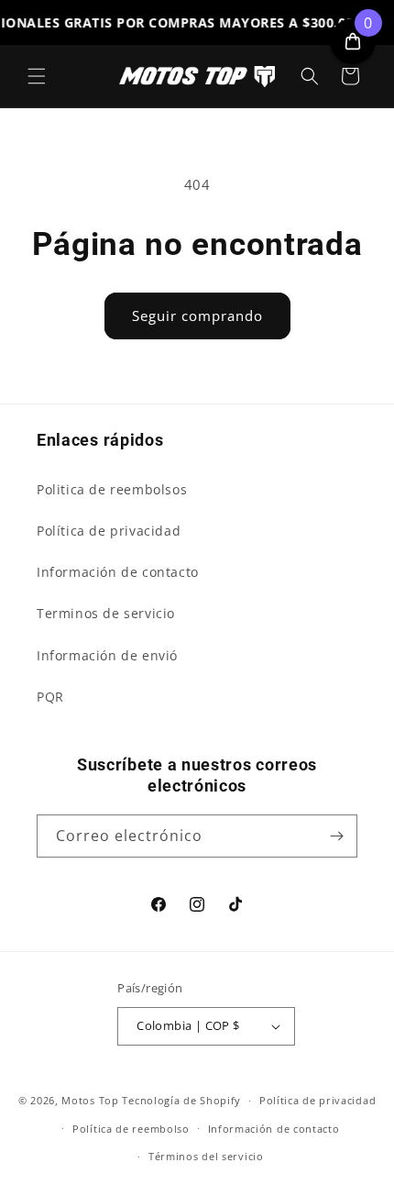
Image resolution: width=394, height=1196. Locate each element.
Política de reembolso (131, 1128)
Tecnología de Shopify (181, 1100)
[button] (36, 76)
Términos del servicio (206, 1156)
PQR (50, 696)
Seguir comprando (197, 315)
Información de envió (107, 655)
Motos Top (89, 1100)
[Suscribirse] (336, 836)
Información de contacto (118, 572)
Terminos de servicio (106, 613)
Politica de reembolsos (112, 489)
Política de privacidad (109, 530)
